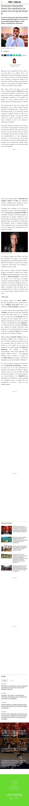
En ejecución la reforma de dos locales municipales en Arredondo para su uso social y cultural (20, 548)
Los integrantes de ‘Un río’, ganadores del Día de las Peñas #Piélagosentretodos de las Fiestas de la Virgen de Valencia (20, 568)
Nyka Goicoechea (14, 64)
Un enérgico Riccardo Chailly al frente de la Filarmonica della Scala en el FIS (14, 749)
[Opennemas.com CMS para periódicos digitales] (14, 796)
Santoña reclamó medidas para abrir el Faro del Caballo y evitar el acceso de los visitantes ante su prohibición (20, 540)
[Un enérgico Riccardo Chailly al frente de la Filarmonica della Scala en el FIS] (14, 745)
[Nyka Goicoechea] (14, 60)
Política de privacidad (14, 787)
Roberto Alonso (6, 767)
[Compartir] (2, 55)
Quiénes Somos (14, 781)
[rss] (19, 64)
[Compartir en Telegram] (20, 55)
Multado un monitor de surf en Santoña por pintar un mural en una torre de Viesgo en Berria (14, 687)
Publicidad (14, 783)
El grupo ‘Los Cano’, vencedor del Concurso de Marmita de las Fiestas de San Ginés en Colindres (14, 697)
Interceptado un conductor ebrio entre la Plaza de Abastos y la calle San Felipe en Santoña (14, 706)
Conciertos (6, 51)
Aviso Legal (14, 785)
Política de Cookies (14, 789)
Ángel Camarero (6, 751)
